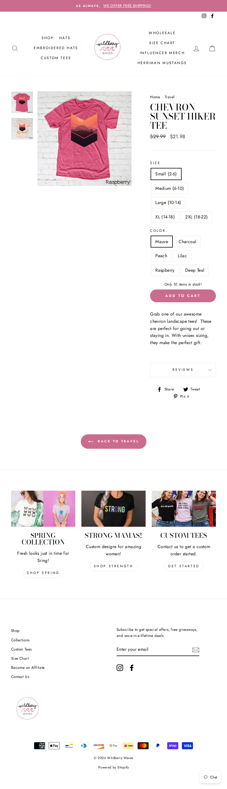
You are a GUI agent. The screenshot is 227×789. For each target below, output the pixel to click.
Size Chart (162, 43)
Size (155, 162)
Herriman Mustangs (162, 62)
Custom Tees (56, 58)
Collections (20, 640)
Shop (15, 630)
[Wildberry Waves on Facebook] (131, 667)
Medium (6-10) (169, 188)
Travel (169, 97)
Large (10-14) (168, 202)
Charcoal (187, 241)
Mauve (161, 241)
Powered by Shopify (113, 767)
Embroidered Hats (56, 48)
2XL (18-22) (196, 217)
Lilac (182, 256)
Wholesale (162, 33)
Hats (64, 38)
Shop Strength (113, 566)
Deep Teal (195, 270)
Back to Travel (117, 440)
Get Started (184, 566)
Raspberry (165, 270)
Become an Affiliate (28, 667)
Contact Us (20, 676)
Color (158, 230)
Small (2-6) (166, 174)
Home (155, 97)
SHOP (47, 38)
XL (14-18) (165, 217)
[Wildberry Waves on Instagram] (120, 667)
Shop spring (43, 572)
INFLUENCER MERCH (162, 53)
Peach (161, 256)
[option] (113, 6)
